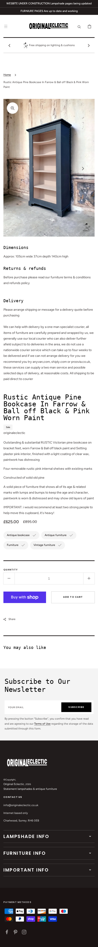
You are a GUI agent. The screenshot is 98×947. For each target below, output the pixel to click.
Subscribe (76, 707)
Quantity (10, 569)
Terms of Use (42, 723)
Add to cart (73, 597)
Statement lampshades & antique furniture (30, 789)
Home (7, 74)
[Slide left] (9, 45)
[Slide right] (89, 45)
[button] (6, 26)
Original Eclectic (13, 784)
